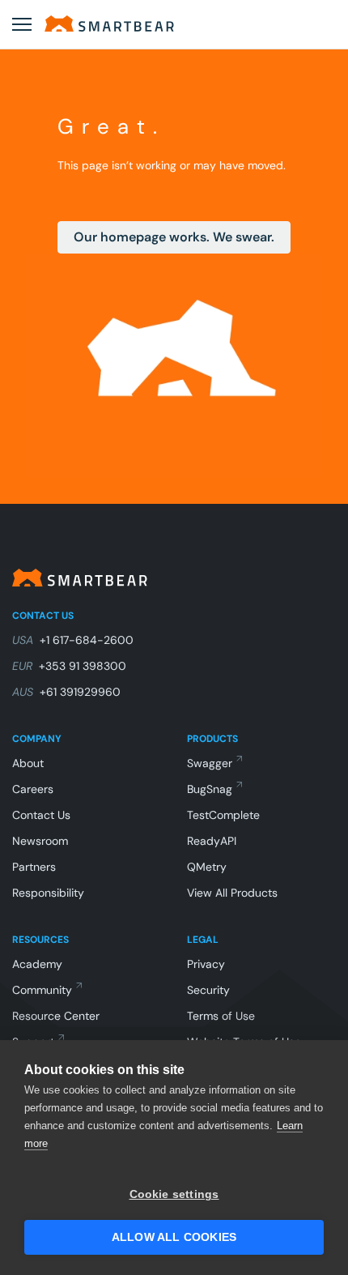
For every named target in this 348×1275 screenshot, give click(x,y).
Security (208, 990)
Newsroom (40, 841)
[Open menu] (22, 24)
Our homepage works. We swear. (174, 236)
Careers (32, 789)
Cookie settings (174, 1194)
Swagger (209, 763)
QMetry (207, 866)
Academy (37, 964)
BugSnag (209, 789)
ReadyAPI (211, 841)
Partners (34, 866)
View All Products (232, 892)
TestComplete (223, 815)
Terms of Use (221, 1015)
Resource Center (56, 1015)
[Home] (109, 23)
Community (42, 990)
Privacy (206, 964)
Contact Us (41, 815)
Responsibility (48, 892)
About (28, 763)
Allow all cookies (174, 1237)
